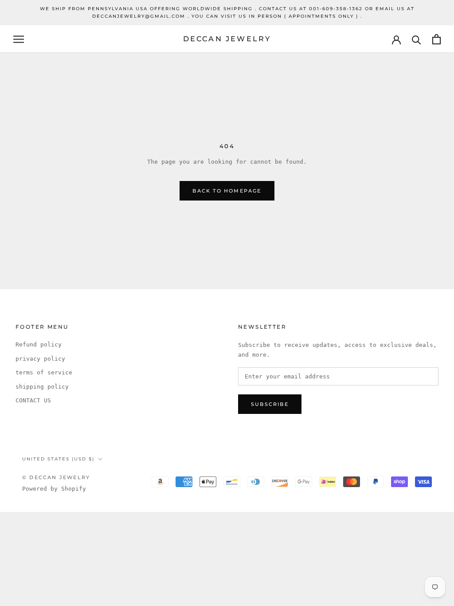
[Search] (416, 39)
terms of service (44, 372)
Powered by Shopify (54, 488)
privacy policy (40, 358)
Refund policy (39, 344)
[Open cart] (436, 39)
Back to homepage (226, 191)
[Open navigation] (18, 39)
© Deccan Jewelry (56, 477)
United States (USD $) (58, 459)
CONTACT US (33, 400)
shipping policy (42, 386)
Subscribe (270, 404)
